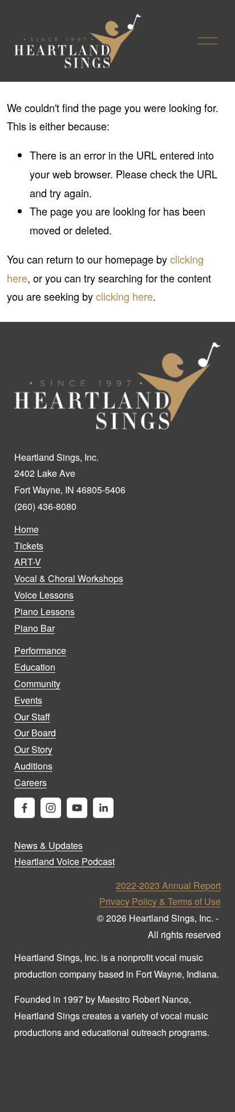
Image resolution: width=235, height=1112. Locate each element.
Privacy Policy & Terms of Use (160, 901)
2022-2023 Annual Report (168, 885)
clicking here (124, 296)
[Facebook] (24, 808)
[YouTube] (77, 808)
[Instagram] (50, 808)
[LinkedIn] (103, 808)
